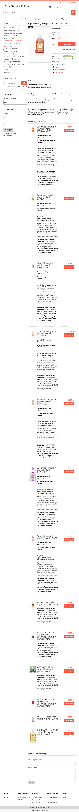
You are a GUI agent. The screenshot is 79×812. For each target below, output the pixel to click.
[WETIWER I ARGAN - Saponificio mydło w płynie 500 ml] (33, 669)
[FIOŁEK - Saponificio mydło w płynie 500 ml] (33, 719)
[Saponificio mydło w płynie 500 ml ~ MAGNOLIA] (33, 265)
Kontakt (5, 797)
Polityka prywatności (53, 802)
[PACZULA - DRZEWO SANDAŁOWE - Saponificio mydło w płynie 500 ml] (33, 636)
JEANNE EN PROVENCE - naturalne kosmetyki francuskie (11, 51)
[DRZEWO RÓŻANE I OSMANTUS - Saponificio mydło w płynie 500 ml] (33, 702)
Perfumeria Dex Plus (16, 5)
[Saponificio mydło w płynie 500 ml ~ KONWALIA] (33, 402)
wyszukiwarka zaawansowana (17, 86)
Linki (62, 800)
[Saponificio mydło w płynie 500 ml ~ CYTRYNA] (33, 334)
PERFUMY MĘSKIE (9, 30)
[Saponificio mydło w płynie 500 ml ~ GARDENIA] (33, 197)
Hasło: (5, 121)
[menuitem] (7, 19)
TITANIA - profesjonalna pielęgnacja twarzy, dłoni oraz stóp (13, 64)
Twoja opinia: (32, 767)
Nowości (6, 69)
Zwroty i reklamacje (53, 797)
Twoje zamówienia (38, 797)
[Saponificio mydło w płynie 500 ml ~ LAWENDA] (33, 474)
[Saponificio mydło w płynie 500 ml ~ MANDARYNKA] (33, 129)
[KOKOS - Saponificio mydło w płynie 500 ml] (33, 604)
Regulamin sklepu (52, 800)
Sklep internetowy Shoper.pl (39, 810)
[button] (59, 67)
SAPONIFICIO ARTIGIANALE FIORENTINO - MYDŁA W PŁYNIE (12, 43)
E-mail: (5, 114)
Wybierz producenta (9, 98)
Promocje (6, 72)
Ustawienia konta (37, 800)
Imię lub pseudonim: (35, 760)
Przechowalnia (36, 802)
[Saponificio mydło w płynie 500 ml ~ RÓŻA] (33, 538)
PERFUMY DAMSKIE (10, 28)
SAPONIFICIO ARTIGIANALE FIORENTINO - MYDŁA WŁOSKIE (12, 35)
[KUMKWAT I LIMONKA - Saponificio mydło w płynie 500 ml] (33, 736)
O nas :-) (63, 797)
